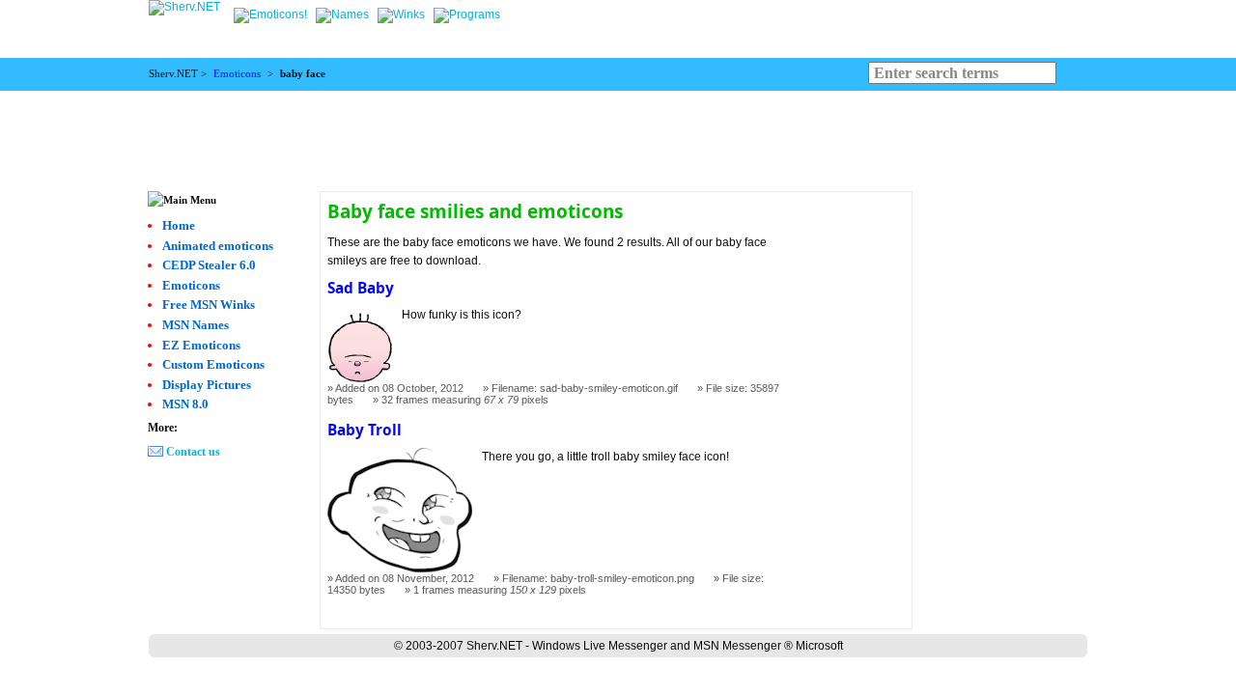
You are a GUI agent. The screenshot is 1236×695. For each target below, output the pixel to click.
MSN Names (195, 325)
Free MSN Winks (208, 304)
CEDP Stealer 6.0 (209, 265)
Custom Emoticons (213, 364)
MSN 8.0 (185, 404)
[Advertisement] (618, 134)
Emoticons (237, 74)
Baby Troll (364, 430)
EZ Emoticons (201, 345)
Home (178, 225)
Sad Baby (360, 288)
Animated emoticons (217, 245)
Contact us (193, 452)
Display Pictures (206, 384)
